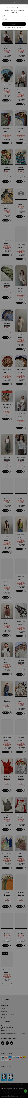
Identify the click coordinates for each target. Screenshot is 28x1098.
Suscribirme (14, 24)
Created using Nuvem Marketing (14, 29)
